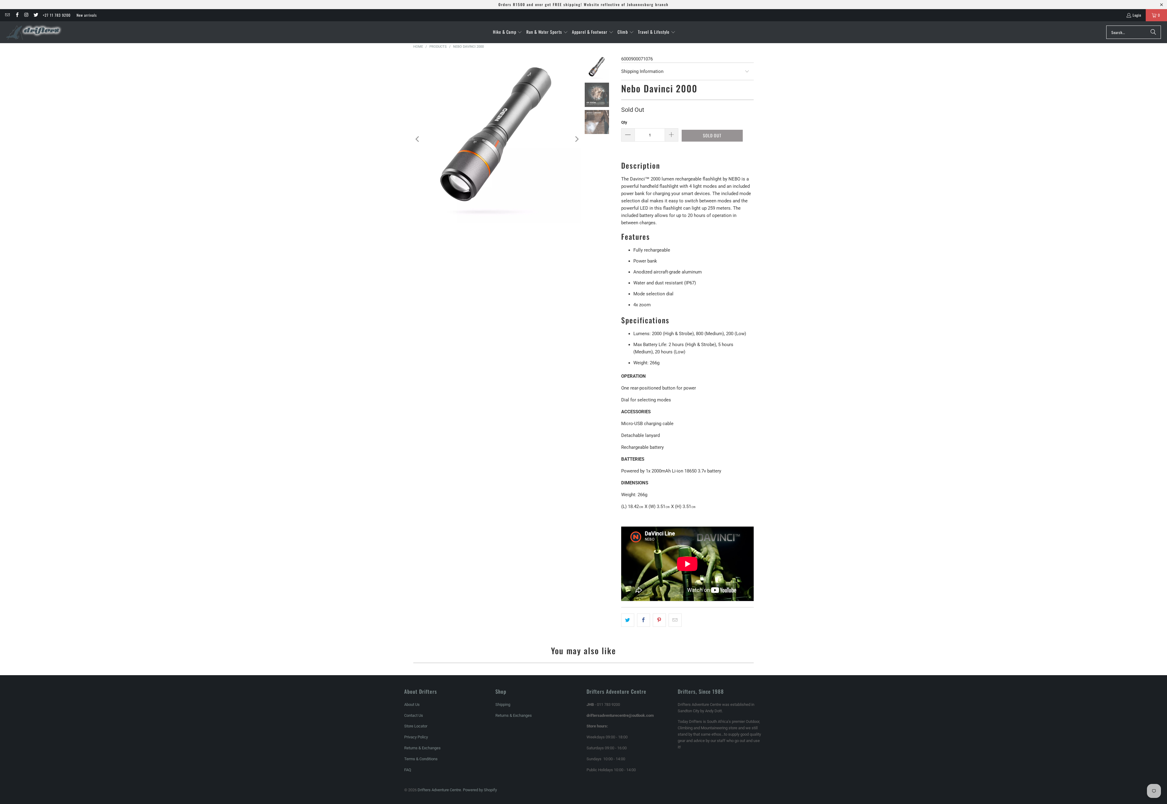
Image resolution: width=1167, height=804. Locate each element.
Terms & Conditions (421, 759)
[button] (507, 32)
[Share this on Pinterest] (659, 620)
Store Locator (415, 726)
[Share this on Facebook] (643, 620)
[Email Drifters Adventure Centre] (7, 15)
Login (1137, 15)
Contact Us (413, 715)
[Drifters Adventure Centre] (34, 32)
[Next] (576, 139)
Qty (624, 122)
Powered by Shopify (480, 790)
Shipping (502, 704)
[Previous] (418, 139)
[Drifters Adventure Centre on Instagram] (26, 15)
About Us (412, 704)
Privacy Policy (416, 737)
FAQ (407, 770)
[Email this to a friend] (675, 620)
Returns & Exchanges (422, 748)
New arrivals (87, 15)
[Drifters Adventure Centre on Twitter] (35, 15)
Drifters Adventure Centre (439, 790)
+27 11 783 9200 (57, 15)
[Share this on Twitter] (627, 620)
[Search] (1153, 32)
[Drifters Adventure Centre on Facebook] (16, 15)
